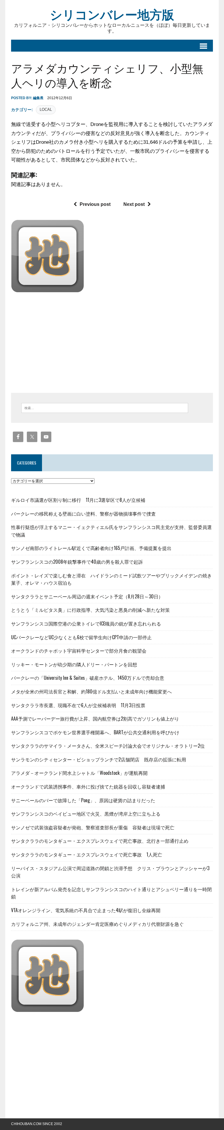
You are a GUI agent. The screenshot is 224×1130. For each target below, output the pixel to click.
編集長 (38, 98)
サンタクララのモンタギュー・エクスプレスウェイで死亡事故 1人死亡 (86, 854)
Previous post (95, 204)
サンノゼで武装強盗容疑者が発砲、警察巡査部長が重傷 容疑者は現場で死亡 (92, 827)
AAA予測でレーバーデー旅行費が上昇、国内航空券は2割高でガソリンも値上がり (95, 718)
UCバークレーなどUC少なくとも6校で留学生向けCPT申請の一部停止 (81, 637)
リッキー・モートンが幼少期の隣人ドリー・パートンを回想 (74, 664)
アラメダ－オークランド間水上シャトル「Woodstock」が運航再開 (79, 772)
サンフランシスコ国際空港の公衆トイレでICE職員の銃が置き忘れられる (86, 623)
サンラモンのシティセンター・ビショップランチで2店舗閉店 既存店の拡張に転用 (98, 759)
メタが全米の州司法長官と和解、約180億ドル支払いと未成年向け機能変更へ (91, 691)
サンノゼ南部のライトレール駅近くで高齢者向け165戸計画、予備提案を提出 (91, 547)
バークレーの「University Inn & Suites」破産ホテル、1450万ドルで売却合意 (87, 677)
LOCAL (46, 109)
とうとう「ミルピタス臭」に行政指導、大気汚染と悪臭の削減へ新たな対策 (90, 609)
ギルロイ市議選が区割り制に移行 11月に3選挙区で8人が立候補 (78, 499)
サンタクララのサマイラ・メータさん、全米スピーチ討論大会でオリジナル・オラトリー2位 (108, 745)
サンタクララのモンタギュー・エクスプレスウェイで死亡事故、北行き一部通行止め (99, 840)
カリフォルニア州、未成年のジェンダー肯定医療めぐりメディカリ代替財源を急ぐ (97, 923)
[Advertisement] (60, 341)
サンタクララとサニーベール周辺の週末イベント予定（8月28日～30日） (87, 596)
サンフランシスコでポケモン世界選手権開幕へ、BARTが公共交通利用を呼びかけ (95, 732)
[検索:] (104, 407)
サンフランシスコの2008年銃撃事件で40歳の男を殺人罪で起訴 (77, 561)
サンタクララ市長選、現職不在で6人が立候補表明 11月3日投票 (78, 705)
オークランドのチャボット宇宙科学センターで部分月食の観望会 (78, 650)
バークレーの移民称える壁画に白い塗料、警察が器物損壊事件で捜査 (83, 513)
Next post (134, 204)
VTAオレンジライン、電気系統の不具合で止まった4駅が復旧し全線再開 (85, 910)
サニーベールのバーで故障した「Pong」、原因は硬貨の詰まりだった (83, 800)
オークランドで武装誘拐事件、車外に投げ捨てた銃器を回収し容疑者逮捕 (88, 786)
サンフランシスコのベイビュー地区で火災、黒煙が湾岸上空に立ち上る (85, 813)
